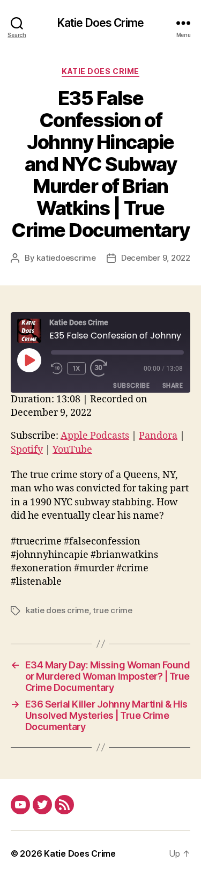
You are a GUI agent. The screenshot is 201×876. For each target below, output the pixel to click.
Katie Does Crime (100, 22)
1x (76, 368)
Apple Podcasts (95, 436)
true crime (112, 610)
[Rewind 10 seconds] (57, 368)
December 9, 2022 (155, 258)
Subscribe (131, 385)
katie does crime (57, 610)
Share (172, 385)
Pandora (158, 436)
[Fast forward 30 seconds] (101, 368)
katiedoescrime (65, 258)
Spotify (27, 450)
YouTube (72, 450)
